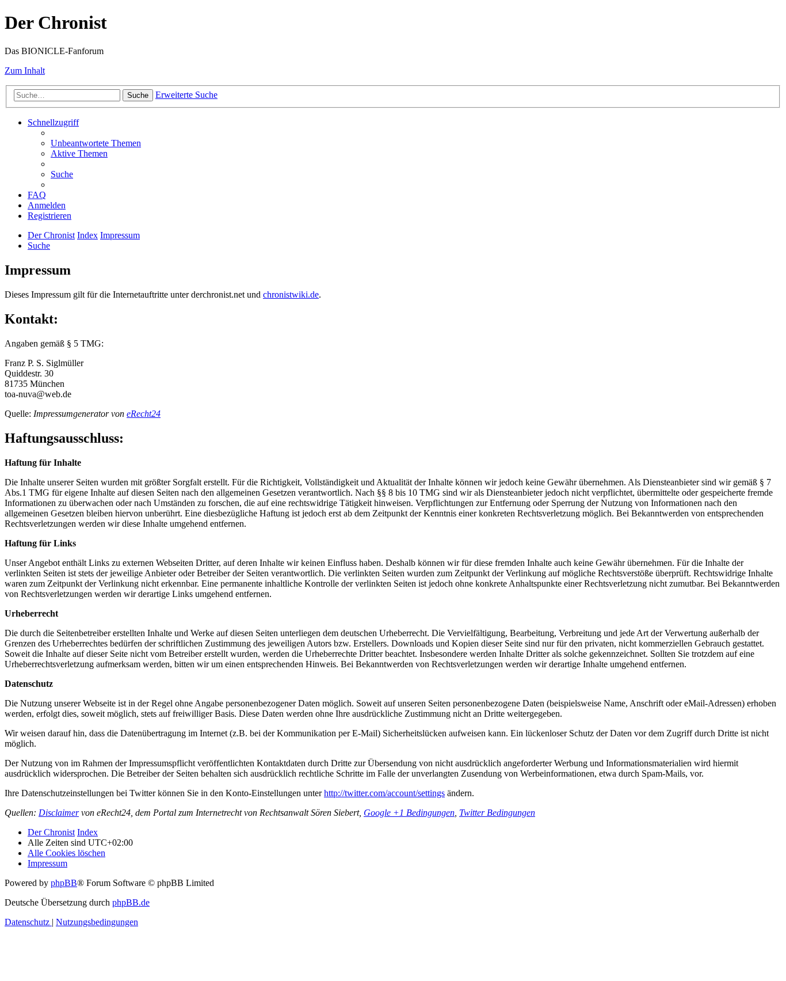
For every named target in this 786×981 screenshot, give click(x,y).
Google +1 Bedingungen (409, 812)
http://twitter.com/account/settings (384, 793)
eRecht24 (144, 414)
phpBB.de (131, 902)
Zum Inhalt (25, 70)
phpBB (64, 883)
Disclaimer (59, 812)
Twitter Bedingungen (497, 812)
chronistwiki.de (291, 294)
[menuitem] (96, 143)
